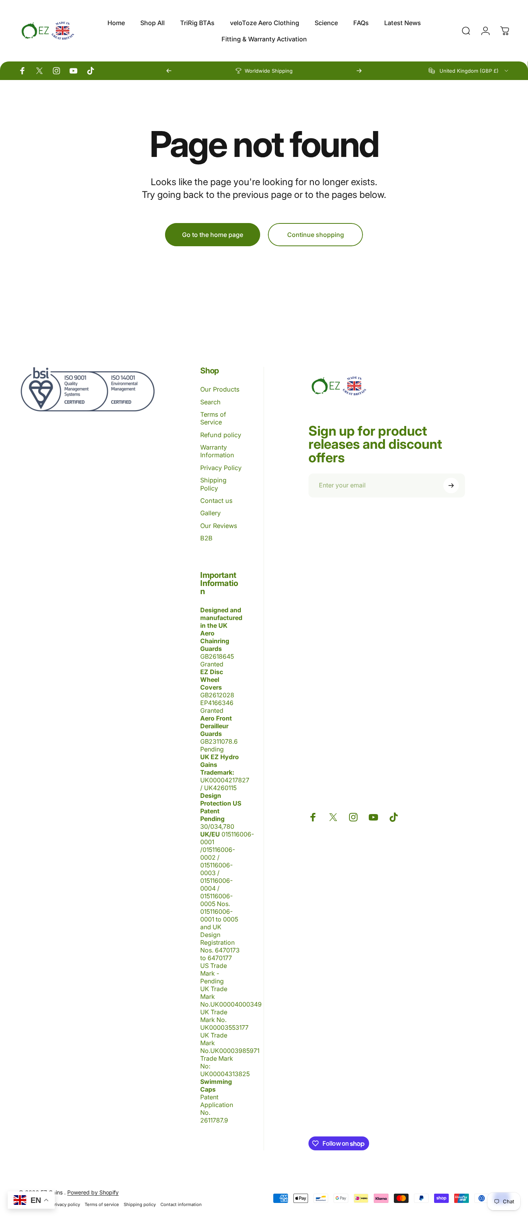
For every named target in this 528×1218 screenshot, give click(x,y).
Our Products (219, 389)
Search (210, 402)
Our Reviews (218, 526)
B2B (206, 538)
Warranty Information (217, 451)
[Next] (359, 70)
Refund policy (220, 435)
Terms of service (102, 1204)
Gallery (210, 513)
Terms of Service (213, 418)
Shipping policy (140, 1204)
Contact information (181, 1204)
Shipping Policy (213, 484)
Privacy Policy (221, 468)
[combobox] (469, 70)
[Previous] (168, 70)
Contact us (216, 500)
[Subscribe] (451, 485)
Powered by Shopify (93, 1192)
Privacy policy (66, 1204)
